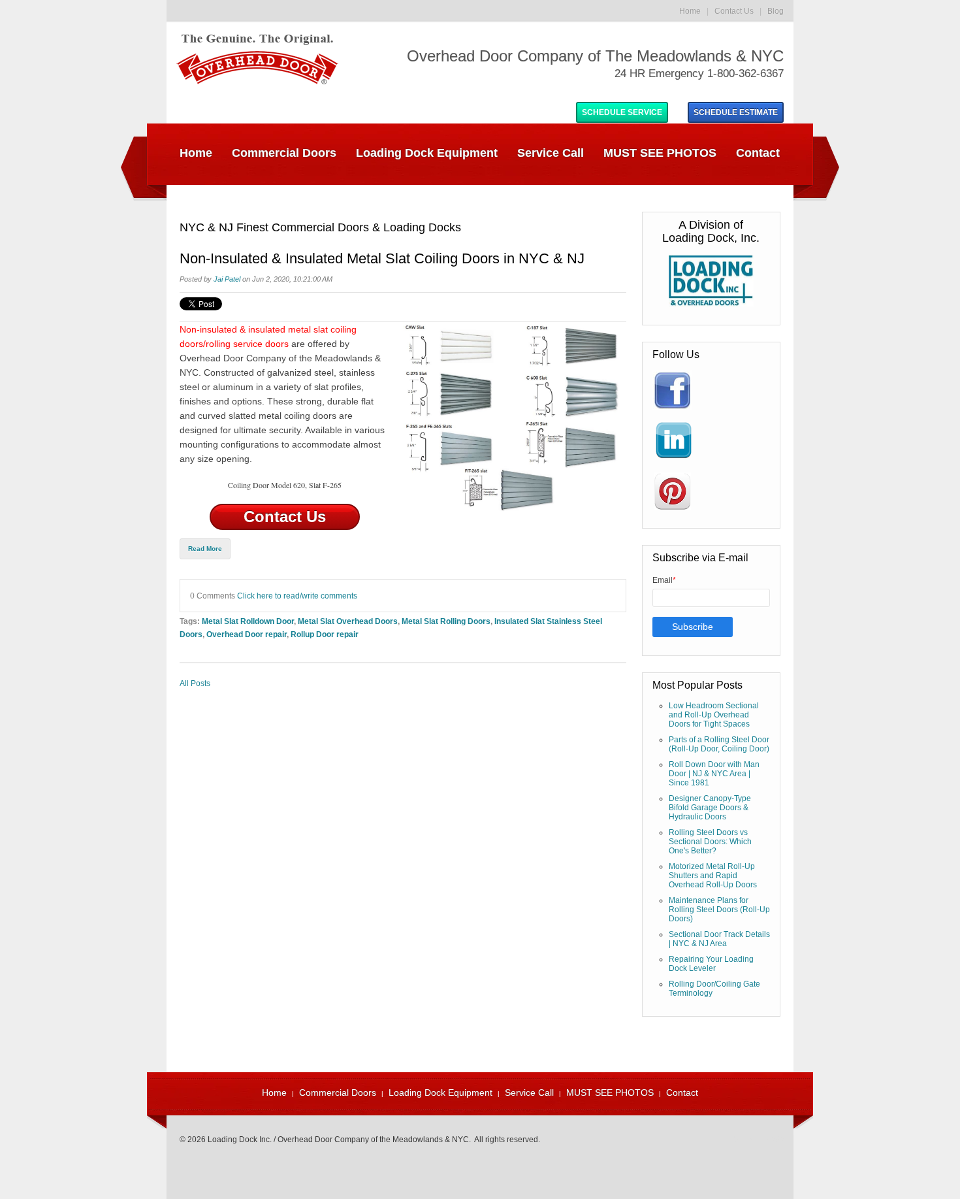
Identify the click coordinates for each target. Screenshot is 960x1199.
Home (690, 11)
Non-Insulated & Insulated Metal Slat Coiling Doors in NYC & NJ (382, 259)
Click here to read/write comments (297, 595)
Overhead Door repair (246, 634)
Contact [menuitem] (758, 152)
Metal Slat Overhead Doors (348, 621)
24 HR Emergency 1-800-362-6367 (699, 73)
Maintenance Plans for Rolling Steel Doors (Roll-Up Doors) (719, 909)
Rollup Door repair (325, 634)
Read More (205, 548)
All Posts (195, 683)
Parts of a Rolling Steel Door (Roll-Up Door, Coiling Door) (719, 744)
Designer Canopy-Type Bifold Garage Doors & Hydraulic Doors (710, 807)
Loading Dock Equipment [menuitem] (427, 152)
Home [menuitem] (196, 152)
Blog (775, 11)
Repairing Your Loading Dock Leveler (711, 964)
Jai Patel (227, 279)
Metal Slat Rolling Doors (446, 621)
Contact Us (734, 11)
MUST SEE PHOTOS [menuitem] (659, 152)
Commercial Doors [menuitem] (284, 152)
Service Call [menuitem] (550, 152)
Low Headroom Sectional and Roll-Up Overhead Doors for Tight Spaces (714, 715)
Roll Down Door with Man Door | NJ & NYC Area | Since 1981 (714, 773)
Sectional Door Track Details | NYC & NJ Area (719, 939)
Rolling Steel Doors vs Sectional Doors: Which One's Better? (710, 841)
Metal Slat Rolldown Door (248, 621)
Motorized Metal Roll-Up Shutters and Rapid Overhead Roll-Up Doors (713, 875)
